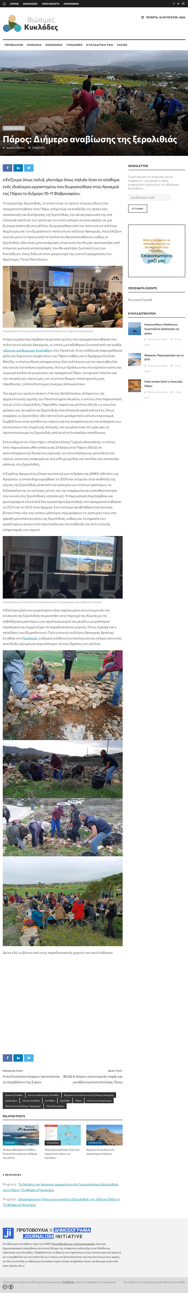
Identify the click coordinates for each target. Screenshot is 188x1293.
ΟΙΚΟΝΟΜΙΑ (53, 44)
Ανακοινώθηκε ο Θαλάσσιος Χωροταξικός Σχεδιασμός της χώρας (161, 329)
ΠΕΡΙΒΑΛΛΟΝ (14, 44)
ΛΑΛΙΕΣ (122, 44)
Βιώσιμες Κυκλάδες (158, 339)
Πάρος (78, 1100)
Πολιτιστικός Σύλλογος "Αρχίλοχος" (23, 1106)
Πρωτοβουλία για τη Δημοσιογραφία (73, 1243)
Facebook (29, 638)
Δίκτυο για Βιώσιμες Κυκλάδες (28, 350)
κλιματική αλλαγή (31, 1100)
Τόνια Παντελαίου (55, 1106)
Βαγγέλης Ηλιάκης (15, 147)
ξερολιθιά (65, 1100)
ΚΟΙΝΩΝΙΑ (34, 44)
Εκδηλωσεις (30, 3)
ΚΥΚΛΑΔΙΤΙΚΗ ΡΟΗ (99, 44)
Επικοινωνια (71, 3)
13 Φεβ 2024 (38, 147)
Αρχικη (14, 3)
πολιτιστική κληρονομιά (99, 1100)
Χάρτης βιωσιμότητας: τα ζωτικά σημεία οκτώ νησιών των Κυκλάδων (62, 1153)
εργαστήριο (11, 1100)
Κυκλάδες (50, 1100)
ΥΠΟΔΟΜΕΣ (74, 44)
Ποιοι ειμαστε (50, 3)
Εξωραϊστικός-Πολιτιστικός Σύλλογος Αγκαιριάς (89, 1095)
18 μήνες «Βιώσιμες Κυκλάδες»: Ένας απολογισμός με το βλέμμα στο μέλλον (20, 1153)
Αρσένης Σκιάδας (14, 1095)
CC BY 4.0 (68, 1282)
